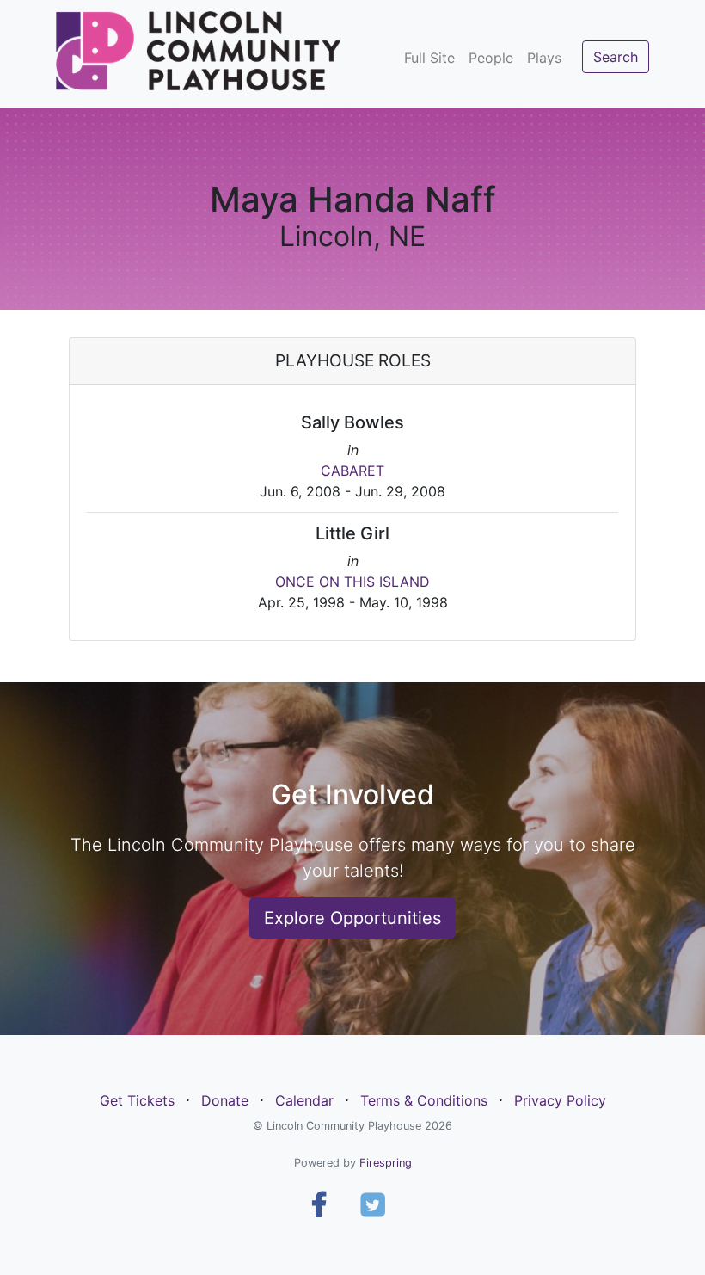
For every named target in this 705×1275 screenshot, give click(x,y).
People (491, 57)
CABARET (352, 470)
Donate (224, 1100)
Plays (544, 57)
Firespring (385, 1162)
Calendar (304, 1100)
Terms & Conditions (423, 1100)
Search (615, 56)
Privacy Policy (560, 1100)
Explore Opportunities (352, 918)
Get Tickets (137, 1100)
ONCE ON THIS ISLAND (352, 581)
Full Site (429, 57)
